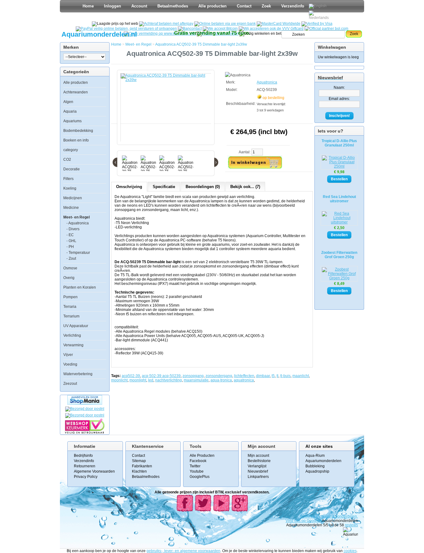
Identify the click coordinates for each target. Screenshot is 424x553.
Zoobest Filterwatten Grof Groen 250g (339, 254)
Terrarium (71, 316)
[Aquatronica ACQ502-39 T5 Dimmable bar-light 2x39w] (167, 110)
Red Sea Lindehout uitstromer (339, 199)
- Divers (72, 229)
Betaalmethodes (172, 6)
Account (139, 6)
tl (277, 376)
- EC (70, 235)
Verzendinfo (292, 6)
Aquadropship (317, 471)
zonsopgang (193, 376)
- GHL (71, 241)
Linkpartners (258, 476)
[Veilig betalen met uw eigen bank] (84, 415)
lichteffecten (244, 376)
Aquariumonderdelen (323, 461)
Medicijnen (72, 198)
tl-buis (285, 376)
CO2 (67, 159)
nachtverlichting (168, 380)
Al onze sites (319, 446)
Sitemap (139, 461)
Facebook (198, 461)
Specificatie (164, 186)
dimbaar (263, 376)
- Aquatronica (77, 223)
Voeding (70, 364)
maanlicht (300, 376)
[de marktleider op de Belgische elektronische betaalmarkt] (190, 28)
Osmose (70, 268)
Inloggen (112, 6)
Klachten (139, 471)
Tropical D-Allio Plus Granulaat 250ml (339, 143)
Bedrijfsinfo (83, 455)
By (318, 516)
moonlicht (119, 380)
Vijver (68, 355)
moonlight (137, 380)
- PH (70, 247)
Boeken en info (76, 140)
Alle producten (212, 6)
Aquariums (72, 121)
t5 (273, 376)
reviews (351, 525)
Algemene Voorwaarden (94, 471)
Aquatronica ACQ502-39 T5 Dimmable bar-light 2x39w (201, 44)
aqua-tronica (221, 380)
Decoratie (71, 169)
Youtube (197, 471)
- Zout (71, 258)
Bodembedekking (78, 130)
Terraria (69, 306)
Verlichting (72, 335)
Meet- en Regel (76, 217)
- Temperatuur (78, 252)
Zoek (266, 6)
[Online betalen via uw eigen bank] (225, 23)
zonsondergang (218, 376)
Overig (68, 278)
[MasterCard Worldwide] (278, 23)
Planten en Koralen (79, 287)
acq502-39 (131, 376)
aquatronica (244, 380)
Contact (244, 6)
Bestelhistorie (259, 461)
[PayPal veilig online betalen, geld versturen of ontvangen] (126, 28)
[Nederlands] (320, 15)
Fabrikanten (142, 466)
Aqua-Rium (315, 455)
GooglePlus (200, 476)
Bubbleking (315, 466)
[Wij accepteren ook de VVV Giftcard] (271, 28)
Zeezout (70, 383)
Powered (308, 516)
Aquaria (70, 111)
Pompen (70, 297)
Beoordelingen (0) (203, 186)
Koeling (69, 188)
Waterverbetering (77, 374)
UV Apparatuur (75, 326)
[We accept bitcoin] (220, 28)
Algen (68, 102)
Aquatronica (267, 82)
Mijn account (258, 455)
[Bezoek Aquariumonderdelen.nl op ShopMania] (84, 403)
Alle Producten (202, 455)
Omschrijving (129, 186)
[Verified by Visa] (316, 23)
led (150, 380)
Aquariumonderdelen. (339, 516)
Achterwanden (75, 92)
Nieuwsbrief (258, 471)
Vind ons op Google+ (303, 521)
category (70, 150)
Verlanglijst (257, 466)
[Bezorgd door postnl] (84, 409)
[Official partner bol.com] (326, 28)
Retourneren (84, 466)
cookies (350, 551)
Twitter (195, 466)
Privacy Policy (85, 476)
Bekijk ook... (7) (245, 186)
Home (88, 6)
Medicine (71, 207)
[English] (318, 6)
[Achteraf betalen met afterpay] (166, 23)
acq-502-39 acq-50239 (161, 376)
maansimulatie (196, 380)
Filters (68, 179)
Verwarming (73, 345)
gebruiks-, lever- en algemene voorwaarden (183, 551)
